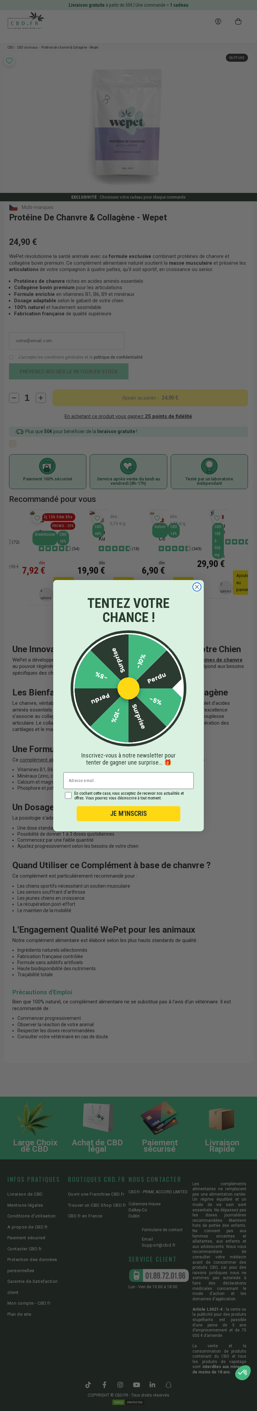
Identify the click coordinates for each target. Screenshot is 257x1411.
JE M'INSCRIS (128, 813)
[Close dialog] (197, 587)
